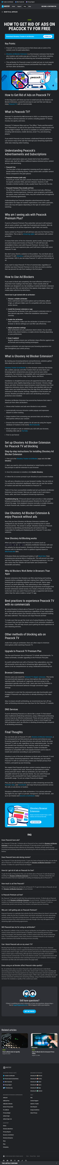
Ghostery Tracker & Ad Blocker (15, 368)
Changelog (5, 1147)
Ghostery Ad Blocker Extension (16, 54)
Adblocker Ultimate (7, 1103)
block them (42, 556)
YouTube (25, 431)
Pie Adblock (6, 1109)
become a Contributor (27, 796)
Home (13, 6)
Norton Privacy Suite (8, 1106)
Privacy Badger (6, 1113)
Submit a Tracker (34, 1103)
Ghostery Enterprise (8, 1138)
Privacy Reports (7, 1131)
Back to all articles (11, 12)
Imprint (38, 1156)
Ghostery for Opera (35, 1084)
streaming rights (28, 234)
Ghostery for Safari (35, 1081)
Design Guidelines (34, 1109)
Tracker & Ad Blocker (8, 2)
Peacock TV (13, 104)
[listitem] (15, 1045)
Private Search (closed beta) (11, 1078)
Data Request (33, 1106)
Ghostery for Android (36, 1091)
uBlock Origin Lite (7, 1119)
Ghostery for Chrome (36, 1075)
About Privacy (33, 1113)
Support (19, 6)
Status (4, 1125)
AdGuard (5, 1097)
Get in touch (29, 1011)
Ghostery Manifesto (8, 1128)
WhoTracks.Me (20, 2)
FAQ (31, 1097)
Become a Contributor (49, 6)
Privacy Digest (31, 2)
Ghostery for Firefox (36, 1078)
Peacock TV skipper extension (35, 677)
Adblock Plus (6, 1100)
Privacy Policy (33, 1156)
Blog (25, 6)
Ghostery (20, 256)
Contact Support (34, 1100)
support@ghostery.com (20, 1005)
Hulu (13, 785)
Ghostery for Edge (35, 1087)
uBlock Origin (6, 1116)
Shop (29, 6)
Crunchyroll (22, 785)
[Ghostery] (6, 6)
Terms (27, 1156)
